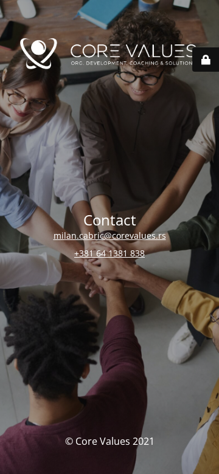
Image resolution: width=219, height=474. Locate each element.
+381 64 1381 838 (109, 253)
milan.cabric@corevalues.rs (110, 235)
